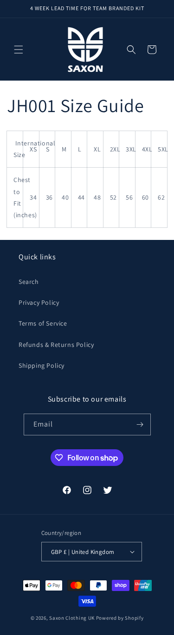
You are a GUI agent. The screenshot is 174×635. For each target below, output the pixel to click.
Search (29, 281)
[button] (18, 49)
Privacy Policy (39, 302)
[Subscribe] (140, 424)
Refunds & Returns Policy (56, 344)
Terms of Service (43, 323)
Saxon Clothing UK (72, 618)
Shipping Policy (41, 365)
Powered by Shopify (120, 618)
